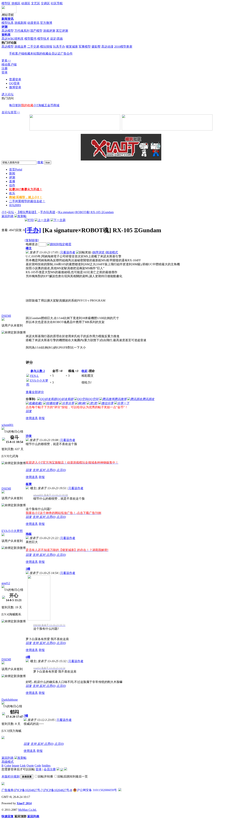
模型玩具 (8, 22)
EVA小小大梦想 (12, 530)
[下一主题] (58, 220)
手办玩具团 (47, 212)
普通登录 (15, 79)
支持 (36, 470)
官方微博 (46, 22)
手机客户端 (16, 53)
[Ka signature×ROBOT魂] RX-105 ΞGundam (86, 212)
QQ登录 (14, 83)
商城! (25, 197)
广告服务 (8, 790)
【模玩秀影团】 (27, 212)
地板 (29, 533)
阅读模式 (112, 252)
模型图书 (30, 38)
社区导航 (57, 3)
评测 (5, 26)
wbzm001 (7, 425)
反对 (42, 470)
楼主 (29, 248)
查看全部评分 (35, 392)
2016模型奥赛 (123, 46)
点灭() (61, 470)
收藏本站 (30, 53)
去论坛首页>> (11, 112)
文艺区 (35, 3)
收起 (84, 371)
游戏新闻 (20, 22)
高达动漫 (107, 46)
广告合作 (66, 53)
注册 (5, 68)
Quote (30, 765)
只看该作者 (67, 252)
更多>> (6, 60)
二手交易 (33, 46)
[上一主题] (42, 220)
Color (7, 765)
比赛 (25, 189)
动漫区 (25, 3)
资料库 (6, 34)
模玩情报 (46, 46)
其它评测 (62, 30)
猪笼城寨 (72, 46)
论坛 (15, 205)
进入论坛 (8, 94)
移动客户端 (9, 64)
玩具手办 (59, 46)
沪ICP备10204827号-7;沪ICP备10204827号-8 (43, 790)
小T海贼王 (40, 105)
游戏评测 (49, 30)
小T (4, 212)
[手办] (33, 230)
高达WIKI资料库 (13, 38)
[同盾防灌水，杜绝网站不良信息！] (119, 790)
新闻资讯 (8, 18)
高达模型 (8, 30)
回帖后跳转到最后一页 (72, 776)
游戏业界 (20, 46)
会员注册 (50, 769)
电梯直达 (32, 244)
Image (15, 765)
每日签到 (15, 105)
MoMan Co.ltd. (27, 809)
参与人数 (37, 371)
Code (38, 765)
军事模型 (85, 46)
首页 (15, 169)
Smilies (46, 765)
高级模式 (8, 761)
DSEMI (6, 315)
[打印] (29, 220)
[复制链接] (32, 240)
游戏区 (15, 3)
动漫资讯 (33, 22)
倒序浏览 (98, 252)
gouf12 (6, 583)
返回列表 (8, 216)
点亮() (51, 470)
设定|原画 (56, 38)
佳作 (12, 185)
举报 (42, 418)
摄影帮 (96, 46)
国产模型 (36, 30)
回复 (29, 411)
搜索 (40, 162)
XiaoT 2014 (24, 803)
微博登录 (15, 87)
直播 (12, 181)
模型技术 (43, 38)
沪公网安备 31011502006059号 (97, 790)
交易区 (45, 3)
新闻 (12, 173)
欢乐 (12, 193)
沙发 (29, 435)
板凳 (29, 484)
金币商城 (53, 105)
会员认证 (54, 53)
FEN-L (34, 375)
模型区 (6, 3)
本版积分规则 (11, 776)
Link (23, 765)
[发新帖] (20, 216)
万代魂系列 (21, 30)
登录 (5, 72)
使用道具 (32, 418)
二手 (27, 201)
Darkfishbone (10, 699)
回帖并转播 (45, 776)
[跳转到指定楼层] (59, 244)
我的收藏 (42, 53)
